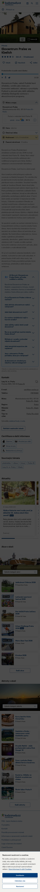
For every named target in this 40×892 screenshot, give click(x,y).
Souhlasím (20, 875)
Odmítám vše (20, 881)
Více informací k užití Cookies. (20, 869)
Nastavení (20, 886)
